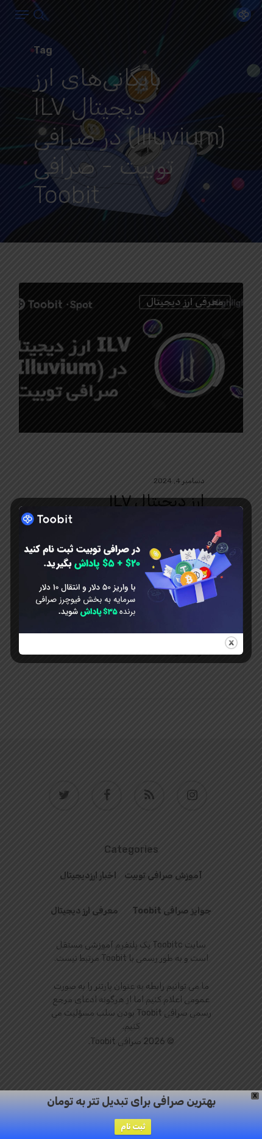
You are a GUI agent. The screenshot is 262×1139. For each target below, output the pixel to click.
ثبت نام (133, 1126)
